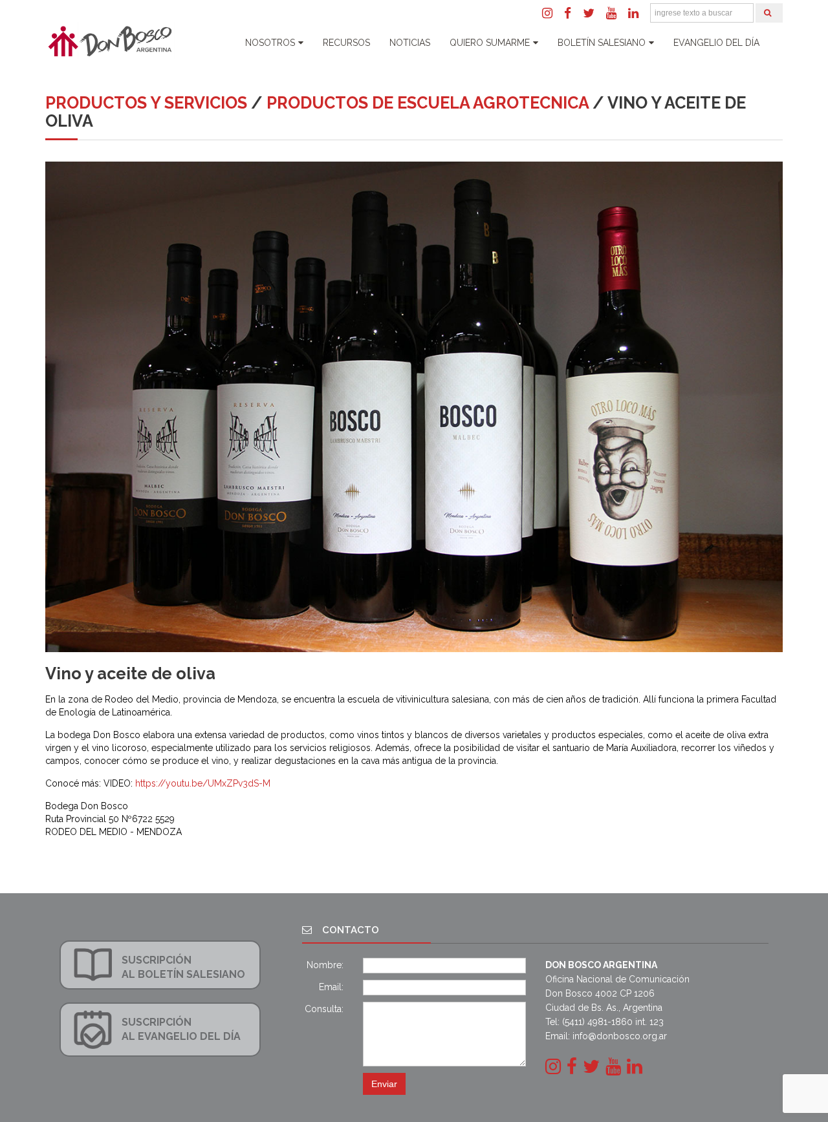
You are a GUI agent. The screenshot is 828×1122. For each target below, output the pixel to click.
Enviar (384, 1084)
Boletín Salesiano (602, 42)
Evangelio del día (716, 42)
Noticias (409, 42)
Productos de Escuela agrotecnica (428, 102)
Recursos (346, 42)
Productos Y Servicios (146, 102)
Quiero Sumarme (490, 42)
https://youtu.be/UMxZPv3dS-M (202, 783)
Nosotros (270, 42)
